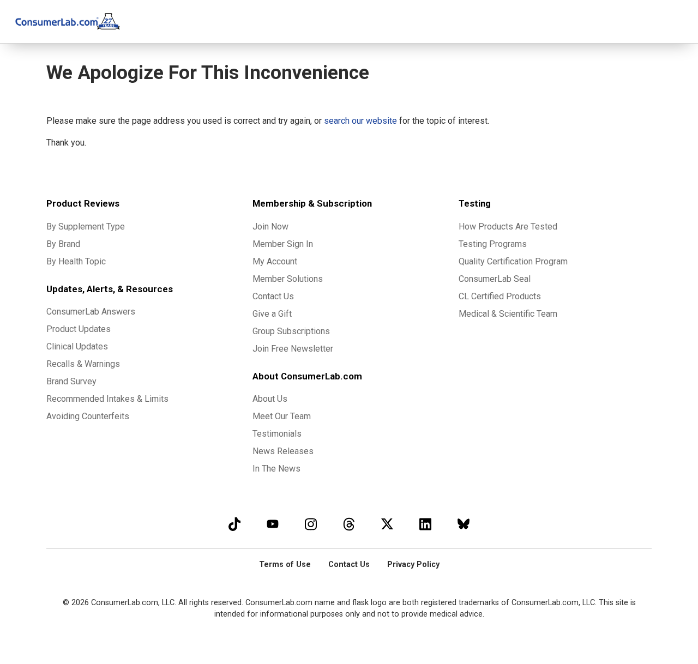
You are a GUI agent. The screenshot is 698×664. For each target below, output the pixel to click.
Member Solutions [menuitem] (287, 279)
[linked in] (425, 523)
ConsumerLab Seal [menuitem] (495, 279)
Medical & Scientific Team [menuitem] (508, 314)
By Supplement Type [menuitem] (85, 226)
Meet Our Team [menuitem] (281, 416)
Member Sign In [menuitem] (282, 244)
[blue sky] (464, 523)
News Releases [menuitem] (283, 451)
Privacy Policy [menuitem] (413, 564)
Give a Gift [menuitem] (272, 314)
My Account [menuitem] (274, 261)
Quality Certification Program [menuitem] (513, 261)
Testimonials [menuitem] (277, 433)
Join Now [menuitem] (270, 226)
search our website (360, 121)
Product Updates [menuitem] (78, 329)
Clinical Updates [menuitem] (77, 346)
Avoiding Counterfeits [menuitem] (87, 416)
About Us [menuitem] (269, 399)
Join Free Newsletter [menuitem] (292, 348)
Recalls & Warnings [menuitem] (83, 364)
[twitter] (387, 523)
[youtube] (273, 523)
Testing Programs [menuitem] (493, 244)
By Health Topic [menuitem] (76, 261)
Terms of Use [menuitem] (285, 564)
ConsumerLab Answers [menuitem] (90, 311)
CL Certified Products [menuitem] (500, 296)
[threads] (349, 523)
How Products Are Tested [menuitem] (508, 226)
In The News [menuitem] (276, 468)
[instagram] (311, 523)
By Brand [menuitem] (63, 244)
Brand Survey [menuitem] (71, 381)
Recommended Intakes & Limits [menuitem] (107, 399)
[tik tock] (234, 523)
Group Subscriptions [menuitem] (291, 331)
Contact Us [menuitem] (273, 296)
